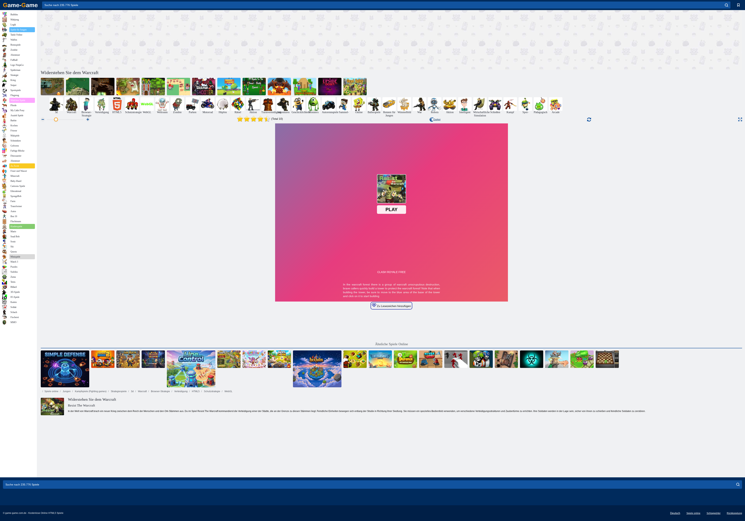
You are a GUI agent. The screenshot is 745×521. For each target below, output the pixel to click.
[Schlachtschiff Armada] (380, 359)
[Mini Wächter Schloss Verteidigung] (153, 86)
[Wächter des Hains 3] (128, 86)
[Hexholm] (317, 368)
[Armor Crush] (506, 359)
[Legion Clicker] (102, 86)
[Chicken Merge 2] (102, 359)
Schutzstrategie (211, 391)
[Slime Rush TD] (178, 86)
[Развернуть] (740, 119)
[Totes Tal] (355, 86)
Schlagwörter (714, 513)
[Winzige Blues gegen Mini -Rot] (430, 359)
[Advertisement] (216, 39)
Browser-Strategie (160, 391)
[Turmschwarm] (556, 359)
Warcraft (142, 391)
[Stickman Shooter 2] (203, 86)
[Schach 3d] (607, 359)
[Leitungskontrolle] (191, 368)
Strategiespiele (118, 391)
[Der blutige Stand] (153, 359)
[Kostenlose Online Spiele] (20, 5)
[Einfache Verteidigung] (65, 368)
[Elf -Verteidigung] (405, 359)
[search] (726, 5)
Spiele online (51, 391)
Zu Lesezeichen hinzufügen (393, 306)
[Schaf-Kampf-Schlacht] (229, 86)
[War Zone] (77, 86)
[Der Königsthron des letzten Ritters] (229, 359)
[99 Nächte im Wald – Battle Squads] (254, 86)
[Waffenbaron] (128, 359)
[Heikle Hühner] (279, 359)
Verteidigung (181, 391)
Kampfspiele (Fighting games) (90, 391)
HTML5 (195, 391)
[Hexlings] (481, 359)
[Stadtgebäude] (355, 359)
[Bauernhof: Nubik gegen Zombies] (304, 86)
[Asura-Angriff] (279, 86)
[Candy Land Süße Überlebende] (254, 359)
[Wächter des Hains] (582, 359)
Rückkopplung (734, 513)
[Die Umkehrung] (329, 86)
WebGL (228, 391)
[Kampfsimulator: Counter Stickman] (456, 359)
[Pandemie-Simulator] (531, 359)
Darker (437, 119)
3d (132, 391)
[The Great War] (52, 86)
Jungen (66, 391)
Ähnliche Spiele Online (391, 344)
